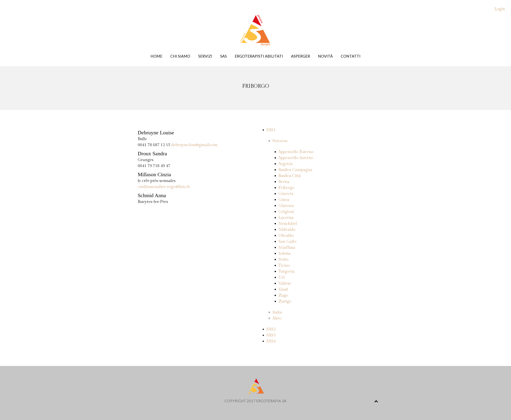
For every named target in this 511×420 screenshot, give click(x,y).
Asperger (300, 56)
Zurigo (284, 301)
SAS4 (271, 341)
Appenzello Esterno (296, 152)
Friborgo (286, 187)
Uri (281, 277)
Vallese (284, 283)
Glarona (286, 205)
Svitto (283, 259)
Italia (277, 312)
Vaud (283, 289)
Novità (325, 56)
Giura (283, 199)
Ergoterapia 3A (271, 401)
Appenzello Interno (295, 157)
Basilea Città (289, 175)
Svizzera (279, 141)
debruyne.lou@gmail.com (194, 145)
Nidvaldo (286, 229)
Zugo (283, 295)
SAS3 (271, 335)
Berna (283, 181)
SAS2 (271, 329)
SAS (223, 56)
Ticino (284, 265)
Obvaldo (286, 235)
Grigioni (286, 211)
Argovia (285, 163)
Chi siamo (180, 56)
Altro (276, 318)
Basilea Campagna (295, 169)
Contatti (350, 56)
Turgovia (286, 271)
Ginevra (285, 193)
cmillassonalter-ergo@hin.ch (164, 186)
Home (156, 56)
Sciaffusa (286, 247)
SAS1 (271, 130)
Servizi (205, 56)
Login (499, 9)
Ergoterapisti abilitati (259, 56)
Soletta (284, 253)
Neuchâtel (287, 223)
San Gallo (287, 241)
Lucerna (286, 217)
